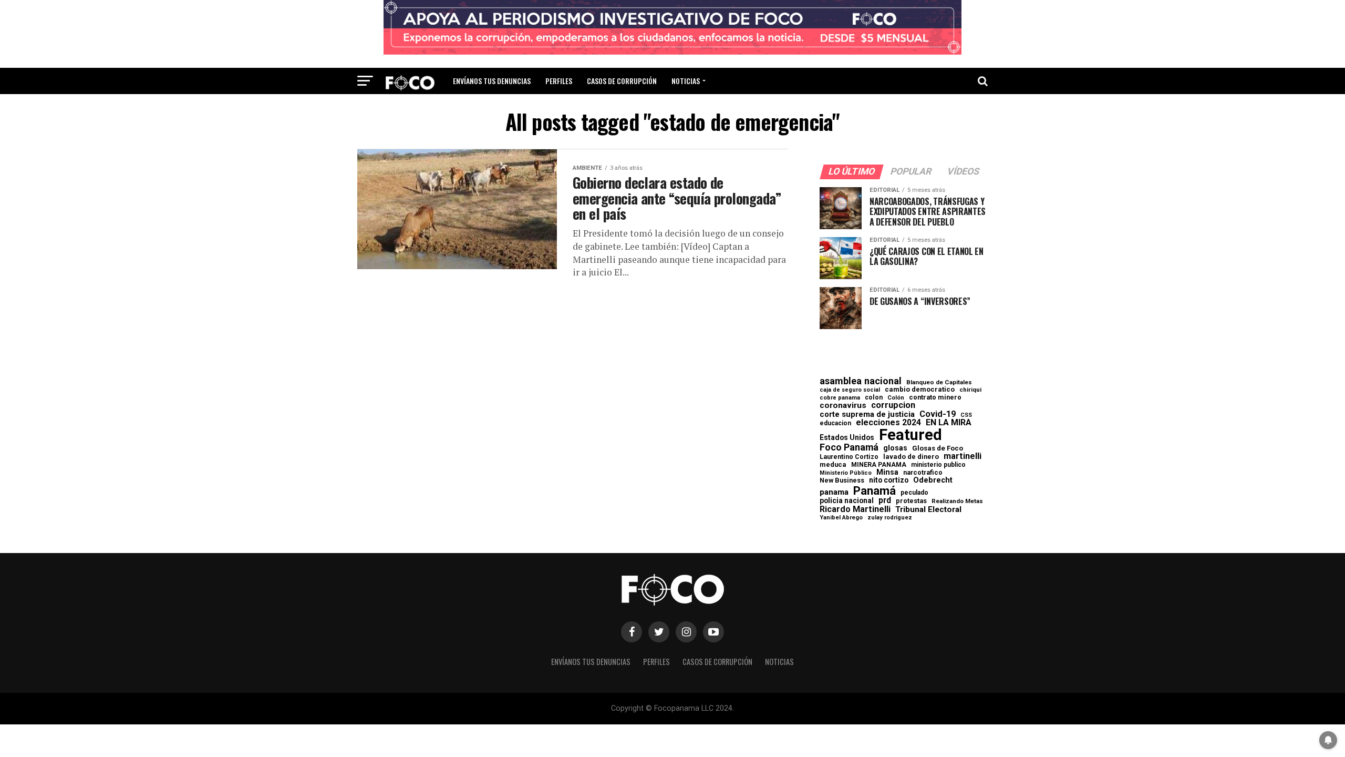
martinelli (962, 456)
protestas (911, 501)
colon (874, 397)
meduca (833, 465)
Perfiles (558, 80)
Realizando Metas (957, 501)
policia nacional (847, 501)
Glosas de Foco (937, 448)
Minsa (887, 472)
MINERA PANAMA (878, 465)
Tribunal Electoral (928, 510)
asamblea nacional (861, 381)
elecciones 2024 (888, 422)
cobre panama (840, 398)
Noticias (685, 80)
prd (884, 500)
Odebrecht (933, 480)
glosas (895, 448)
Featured (910, 435)
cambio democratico (920, 389)
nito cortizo (888, 480)
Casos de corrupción (622, 80)
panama (834, 492)
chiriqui (970, 390)
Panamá (874, 490)
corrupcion (893, 405)
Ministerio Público (846, 473)
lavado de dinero (911, 457)
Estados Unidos (847, 438)
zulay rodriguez (889, 518)
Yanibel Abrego (841, 517)
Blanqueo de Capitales (939, 383)
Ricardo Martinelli (855, 509)
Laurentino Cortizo (849, 457)
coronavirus (843, 406)
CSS (966, 415)
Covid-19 (937, 414)
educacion (835, 423)
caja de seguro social (850, 390)
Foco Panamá (849, 447)
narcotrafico (923, 472)
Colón (895, 398)
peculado (914, 492)
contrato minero (935, 397)
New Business (842, 480)
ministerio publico (938, 465)
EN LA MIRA (948, 422)
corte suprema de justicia (867, 414)
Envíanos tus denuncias (492, 80)
